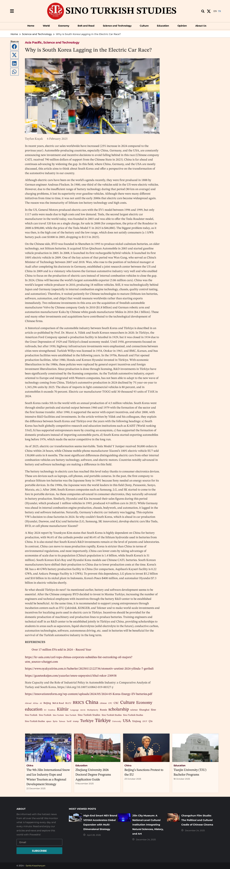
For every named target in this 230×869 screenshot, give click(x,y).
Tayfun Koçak (34, 138)
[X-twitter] (209, 11)
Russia (103, 710)
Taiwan (62, 721)
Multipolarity (92, 710)
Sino (153, 710)
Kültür (63, 709)
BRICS (78, 703)
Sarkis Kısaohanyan (35, 865)
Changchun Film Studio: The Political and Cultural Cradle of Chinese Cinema (197, 820)
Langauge (74, 710)
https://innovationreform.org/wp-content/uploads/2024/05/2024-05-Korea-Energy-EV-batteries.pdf (88, 694)
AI (41, 703)
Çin (151, 721)
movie (83, 710)
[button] (12, 11)
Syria (55, 721)
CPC (110, 703)
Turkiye (86, 721)
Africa (35, 703)
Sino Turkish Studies (89, 715)
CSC (116, 703)
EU (45, 710)
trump (76, 721)
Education (81, 765)
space (48, 721)
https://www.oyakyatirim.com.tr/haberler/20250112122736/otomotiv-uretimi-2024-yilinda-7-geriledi (89, 668)
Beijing (47, 703)
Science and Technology (37, 34)
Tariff (69, 721)
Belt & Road (58, 703)
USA (127, 721)
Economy (144, 703)
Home (14, 34)
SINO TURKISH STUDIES (121, 11)
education (33, 709)
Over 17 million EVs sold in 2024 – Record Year (62, 649)
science (134, 710)
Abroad (28, 703)
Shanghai (144, 710)
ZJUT (144, 721)
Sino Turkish (31, 715)
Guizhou (51, 710)
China (92, 702)
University (116, 721)
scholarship (118, 709)
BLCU (68, 703)
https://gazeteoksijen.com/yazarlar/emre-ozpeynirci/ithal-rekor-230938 (71, 675)
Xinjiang (136, 721)
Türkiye (103, 720)
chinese (103, 703)
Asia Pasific (33, 42)
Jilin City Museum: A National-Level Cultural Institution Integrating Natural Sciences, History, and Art (147, 824)
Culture (127, 702)
